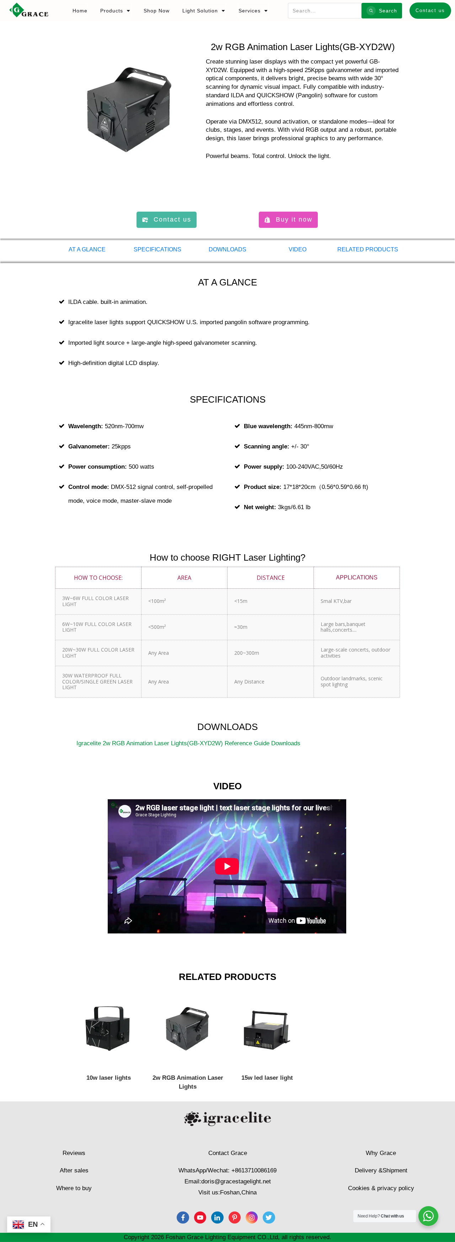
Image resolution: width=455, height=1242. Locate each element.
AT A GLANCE (87, 249)
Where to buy (74, 1188)
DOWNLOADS (227, 249)
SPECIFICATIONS (157, 249)
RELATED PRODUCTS (367, 249)
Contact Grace (227, 1153)
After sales (74, 1170)
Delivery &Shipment (381, 1170)
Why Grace (381, 1153)
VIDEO (297, 249)
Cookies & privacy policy (381, 1188)
